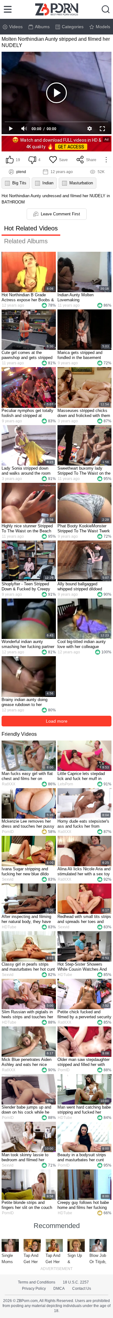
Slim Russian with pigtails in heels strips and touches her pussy (27, 1015)
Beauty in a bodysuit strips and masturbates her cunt (81, 1157)
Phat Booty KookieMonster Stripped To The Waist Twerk (83, 528)
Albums (42, 26)
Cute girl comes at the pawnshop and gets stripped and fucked (27, 355)
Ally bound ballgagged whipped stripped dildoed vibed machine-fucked (79, 587)
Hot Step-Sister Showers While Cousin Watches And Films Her (82, 967)
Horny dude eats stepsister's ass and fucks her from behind (83, 824)
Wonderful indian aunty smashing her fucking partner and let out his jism (28, 644)
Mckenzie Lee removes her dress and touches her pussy (28, 824)
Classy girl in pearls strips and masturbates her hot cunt (28, 967)
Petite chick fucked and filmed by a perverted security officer (84, 1015)
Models (103, 26)
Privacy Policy (34, 1288)
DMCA (59, 1288)
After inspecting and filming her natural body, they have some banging (26, 919)
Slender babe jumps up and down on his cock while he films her (26, 1110)
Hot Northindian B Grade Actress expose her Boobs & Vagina (28, 298)
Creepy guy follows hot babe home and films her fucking (83, 1205)
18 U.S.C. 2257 (76, 1282)
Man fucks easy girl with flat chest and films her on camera (27, 776)
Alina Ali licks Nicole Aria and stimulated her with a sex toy (83, 871)
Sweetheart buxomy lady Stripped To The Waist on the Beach (83, 471)
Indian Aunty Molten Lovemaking (75, 297)
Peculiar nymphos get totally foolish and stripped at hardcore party (27, 413)
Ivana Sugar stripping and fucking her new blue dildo (25, 871)
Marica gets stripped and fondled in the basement (79, 355)
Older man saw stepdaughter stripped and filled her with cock (83, 1062)
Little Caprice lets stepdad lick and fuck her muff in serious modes (81, 776)
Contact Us (81, 1288)
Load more (56, 721)
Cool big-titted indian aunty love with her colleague (81, 644)
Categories (72, 26)
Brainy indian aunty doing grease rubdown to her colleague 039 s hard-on (24, 702)
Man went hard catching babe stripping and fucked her (84, 1110)
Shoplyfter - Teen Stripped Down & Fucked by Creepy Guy (26, 587)
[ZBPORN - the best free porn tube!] (56, 9)
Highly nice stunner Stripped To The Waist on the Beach (27, 528)
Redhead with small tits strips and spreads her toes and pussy (84, 919)
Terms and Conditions (36, 1282)
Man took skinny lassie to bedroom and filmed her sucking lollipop (25, 1157)
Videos (16, 26)
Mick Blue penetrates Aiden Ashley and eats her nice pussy (26, 1062)
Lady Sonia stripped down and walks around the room (26, 471)
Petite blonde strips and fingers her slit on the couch (27, 1205)
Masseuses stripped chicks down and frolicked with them (83, 413)
